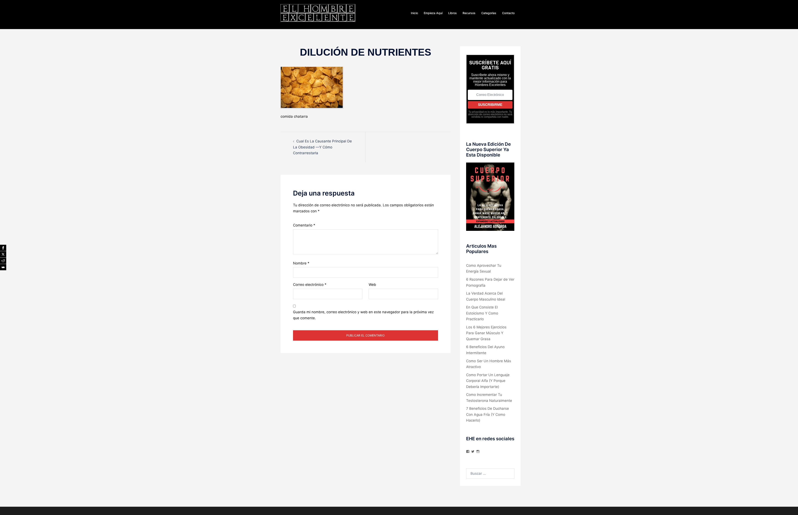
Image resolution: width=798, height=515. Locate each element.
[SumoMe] (3, 267)
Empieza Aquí (433, 13)
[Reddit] (3, 261)
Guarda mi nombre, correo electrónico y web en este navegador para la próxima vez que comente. (363, 315)
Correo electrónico (309, 285)
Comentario (304, 225)
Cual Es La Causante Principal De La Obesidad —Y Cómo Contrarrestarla (322, 147)
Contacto (508, 13)
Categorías (488, 13)
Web (372, 285)
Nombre (301, 263)
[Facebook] (3, 248)
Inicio (414, 13)
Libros (452, 13)
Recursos (469, 13)
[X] (3, 254)
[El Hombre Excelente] (318, 13)
